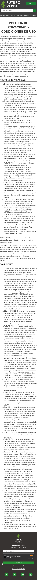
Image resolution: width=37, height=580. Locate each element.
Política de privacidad (18, 568)
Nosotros (3, 15)
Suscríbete (31, 4)
